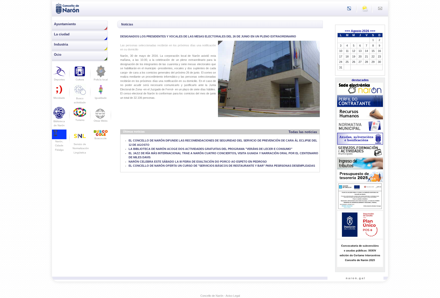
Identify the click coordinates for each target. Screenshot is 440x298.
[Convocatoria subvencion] (360, 253)
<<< (347, 31)
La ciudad (62, 34)
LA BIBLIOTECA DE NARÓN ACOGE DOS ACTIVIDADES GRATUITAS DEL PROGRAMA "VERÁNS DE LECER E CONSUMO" (210, 148)
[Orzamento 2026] (360, 176)
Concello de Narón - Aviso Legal (220, 295)
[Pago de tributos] (360, 163)
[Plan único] (360, 224)
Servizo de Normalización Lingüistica (81, 148)
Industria (61, 44)
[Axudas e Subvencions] (360, 138)
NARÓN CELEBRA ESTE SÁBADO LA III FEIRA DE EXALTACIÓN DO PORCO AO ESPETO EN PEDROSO (198, 161)
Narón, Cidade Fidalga (59, 145)
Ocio (57, 54)
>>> (372, 31)
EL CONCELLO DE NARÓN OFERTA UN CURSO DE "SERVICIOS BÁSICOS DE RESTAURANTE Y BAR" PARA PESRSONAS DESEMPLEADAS (222, 165)
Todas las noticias (302, 132)
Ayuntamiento (65, 24)
